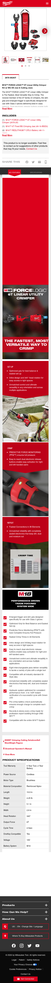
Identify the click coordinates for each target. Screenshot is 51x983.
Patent (21, 960)
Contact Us (31, 148)
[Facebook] (13, 945)
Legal (14, 960)
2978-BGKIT (10, 77)
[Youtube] (37, 945)
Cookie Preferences (18, 969)
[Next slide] (44, 31)
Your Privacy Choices (23, 964)
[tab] (22, 66)
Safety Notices (33, 960)
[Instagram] (21, 945)
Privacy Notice (35, 969)
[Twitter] (29, 945)
